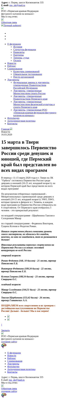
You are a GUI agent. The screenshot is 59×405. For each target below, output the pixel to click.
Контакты (12, 123)
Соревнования (14, 68)
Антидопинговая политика (21, 121)
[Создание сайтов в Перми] (11, 347)
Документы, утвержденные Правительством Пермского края (30, 97)
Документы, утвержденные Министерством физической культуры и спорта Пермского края (34, 104)
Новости (11, 63)
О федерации (14, 44)
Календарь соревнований (26, 71)
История (17, 46)
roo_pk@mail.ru (17, 5)
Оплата (17, 60)
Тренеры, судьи (21, 57)
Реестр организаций (23, 77)
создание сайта (9, 341)
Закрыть (5, 330)
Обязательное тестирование (27, 74)
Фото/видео (13, 118)
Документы (13, 79)
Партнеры (18, 55)
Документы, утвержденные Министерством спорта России (29, 92)
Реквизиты (19, 52)
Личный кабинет (12, 25)
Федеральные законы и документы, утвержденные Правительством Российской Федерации (31, 85)
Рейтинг (11, 66)
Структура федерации (24, 49)
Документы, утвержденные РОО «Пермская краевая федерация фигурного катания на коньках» (34, 113)
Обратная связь (9, 22)
